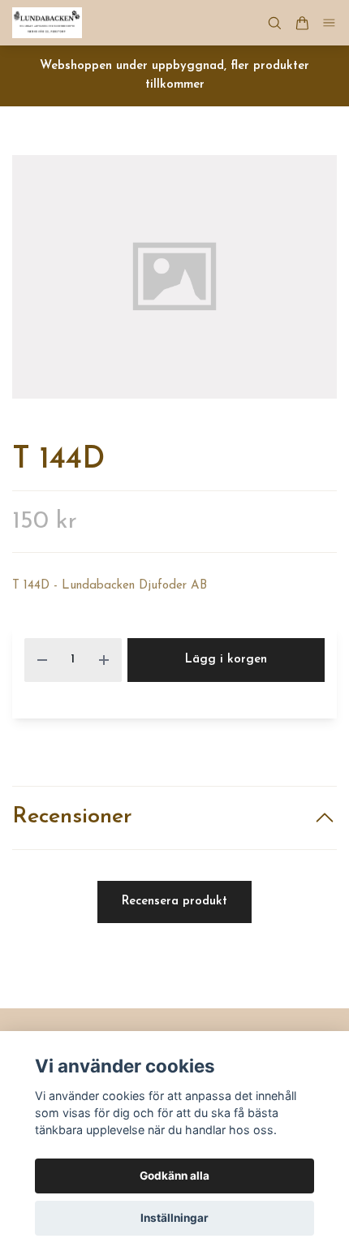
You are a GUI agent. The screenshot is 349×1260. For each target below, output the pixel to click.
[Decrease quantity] (42, 660)
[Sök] (274, 23)
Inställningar (174, 1217)
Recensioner (72, 817)
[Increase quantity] (104, 660)
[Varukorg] (302, 23)
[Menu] (329, 23)
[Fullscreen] (174, 277)
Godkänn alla (174, 1175)
